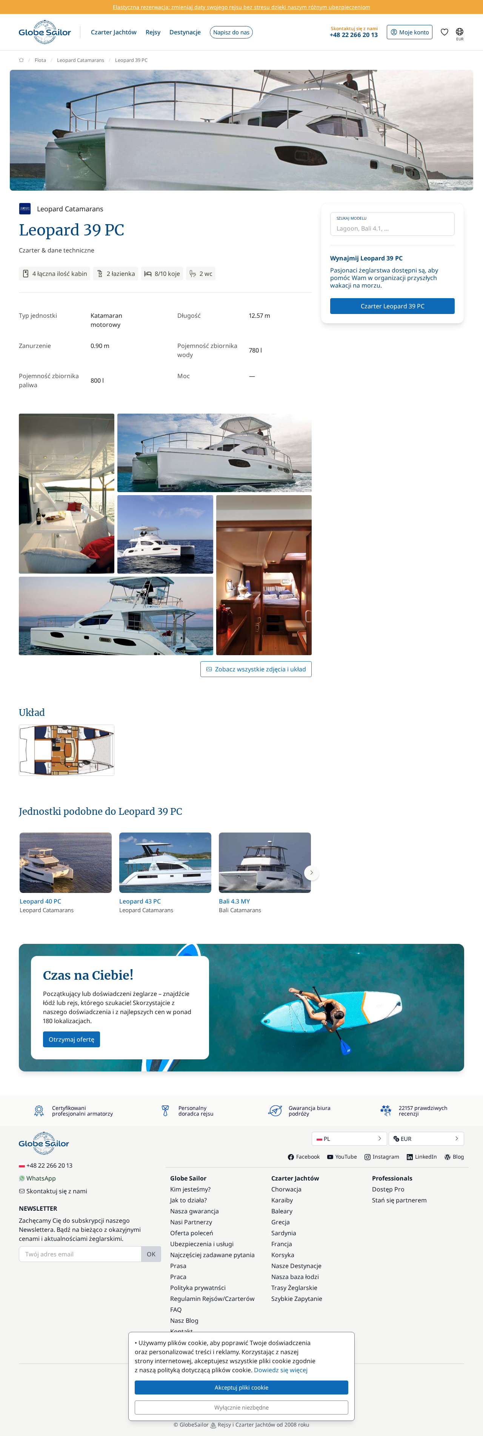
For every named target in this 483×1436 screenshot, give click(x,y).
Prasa (178, 1266)
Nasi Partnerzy (191, 1222)
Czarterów (240, 1298)
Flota (40, 60)
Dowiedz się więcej (281, 1370)
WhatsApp (41, 1178)
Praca (178, 1277)
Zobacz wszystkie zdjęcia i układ (260, 669)
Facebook (308, 1156)
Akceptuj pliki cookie (241, 1387)
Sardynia (283, 1233)
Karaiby (282, 1200)
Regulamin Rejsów (196, 1298)
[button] (113, 32)
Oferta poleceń (191, 1233)
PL (327, 1138)
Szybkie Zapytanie (296, 1298)
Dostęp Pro (388, 1189)
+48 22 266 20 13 (49, 1165)
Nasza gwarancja (194, 1211)
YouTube (346, 1156)
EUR (406, 1138)
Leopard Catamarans (80, 60)
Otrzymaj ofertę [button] (71, 1039)
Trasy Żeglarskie (294, 1288)
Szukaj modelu (351, 218)
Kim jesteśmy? (190, 1189)
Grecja (280, 1222)
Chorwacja (286, 1189)
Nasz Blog (184, 1320)
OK (151, 1254)
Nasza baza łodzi (295, 1277)
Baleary (281, 1211)
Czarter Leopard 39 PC (393, 306)
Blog (458, 1156)
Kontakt (181, 1331)
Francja (281, 1244)
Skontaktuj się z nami (56, 1191)
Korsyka (282, 1255)
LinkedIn (426, 1156)
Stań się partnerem (399, 1200)
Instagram (386, 1156)
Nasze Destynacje (296, 1266)
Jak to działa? (188, 1200)
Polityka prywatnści (198, 1288)
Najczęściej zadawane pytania (212, 1255)
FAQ (176, 1309)
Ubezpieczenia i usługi (202, 1244)
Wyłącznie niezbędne (241, 1407)
